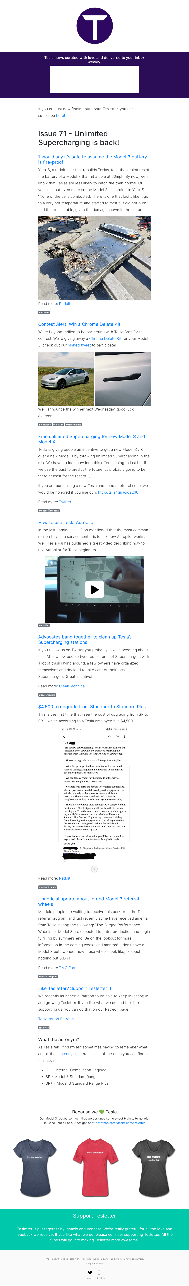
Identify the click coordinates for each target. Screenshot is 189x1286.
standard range (47, 887)
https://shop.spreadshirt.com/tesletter (118, 1123)
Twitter (65, 502)
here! (60, 115)
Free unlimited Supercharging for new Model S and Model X (91, 439)
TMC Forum (69, 968)
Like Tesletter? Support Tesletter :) (74, 988)
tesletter (58, 424)
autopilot (44, 625)
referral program (48, 976)
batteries (44, 312)
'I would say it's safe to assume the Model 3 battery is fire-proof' (92, 159)
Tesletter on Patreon (56, 1019)
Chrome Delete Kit (105, 338)
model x (54, 510)
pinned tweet (79, 345)
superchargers (47, 694)
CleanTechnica (72, 686)
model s (43, 510)
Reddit (64, 303)
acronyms (69, 1054)
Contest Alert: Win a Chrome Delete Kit (79, 324)
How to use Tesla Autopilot (66, 522)
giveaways (45, 424)
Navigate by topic (95, 1263)
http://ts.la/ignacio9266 (118, 492)
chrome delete (73, 424)
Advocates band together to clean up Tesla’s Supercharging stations (85, 639)
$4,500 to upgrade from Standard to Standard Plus (92, 706)
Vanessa (94, 1229)
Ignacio (72, 1229)
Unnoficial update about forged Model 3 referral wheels (88, 901)
